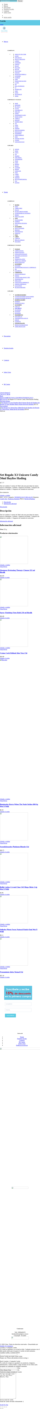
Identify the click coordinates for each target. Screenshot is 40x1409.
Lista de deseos (5, 392)
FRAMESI (17, 156)
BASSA (16, 151)
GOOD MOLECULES (19, 141)
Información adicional (10, 503)
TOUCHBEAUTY (19, 110)
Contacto (6, 11)
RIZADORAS (18, 313)
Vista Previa (3, 566)
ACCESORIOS (17, 397)
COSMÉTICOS (8, 397)
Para (19, 1368)
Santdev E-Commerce (6, 1346)
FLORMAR (17, 77)
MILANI (17, 66)
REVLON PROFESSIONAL (21, 179)
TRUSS (16, 161)
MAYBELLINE (18, 89)
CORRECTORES (18, 208)
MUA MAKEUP (18, 94)
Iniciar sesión (7, 17)
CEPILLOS (17, 306)
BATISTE (17, 149)
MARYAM (17, 177)
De (18, 1370)
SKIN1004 (17, 120)
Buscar (20, 1)
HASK (16, 172)
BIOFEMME (17, 105)
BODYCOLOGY (18, 131)
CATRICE (17, 61)
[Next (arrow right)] (2, 1408)
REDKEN (17, 164)
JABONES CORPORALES (20, 284)
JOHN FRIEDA (18, 157)
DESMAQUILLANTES (20, 259)
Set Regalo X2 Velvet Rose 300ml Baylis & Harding (19, 408)
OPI (16, 84)
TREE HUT (17, 111)
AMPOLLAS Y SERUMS (20, 260)
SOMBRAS (17, 221)
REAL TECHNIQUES (19, 86)
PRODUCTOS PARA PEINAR (21, 324)
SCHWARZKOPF (18, 159)
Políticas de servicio (22, 1045)
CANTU (16, 152)
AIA (16, 123)
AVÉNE (16, 126)
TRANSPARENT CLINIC (20, 115)
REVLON (17, 69)
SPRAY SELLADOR (19, 216)
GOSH (16, 79)
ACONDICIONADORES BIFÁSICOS (23, 298)
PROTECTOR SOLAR (19, 262)
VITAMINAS (18, 321)
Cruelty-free (3, 499)
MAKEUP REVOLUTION (20, 81)
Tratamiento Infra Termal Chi (11, 972)
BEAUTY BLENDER (19, 228)
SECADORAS (18, 309)
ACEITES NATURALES (20, 274)
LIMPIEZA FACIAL (19, 250)
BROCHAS (17, 230)
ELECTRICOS (18, 270)
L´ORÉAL (17, 176)
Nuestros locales (8, 348)
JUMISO (17, 113)
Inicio (1, 397)
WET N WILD (18, 71)
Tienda (6, 4)
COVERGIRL (18, 62)
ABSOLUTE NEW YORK (20, 54)
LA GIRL (17, 82)
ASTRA (16, 92)
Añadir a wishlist (5, 495)
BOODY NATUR (18, 116)
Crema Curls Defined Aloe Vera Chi (13, 653)
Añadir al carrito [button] (5, 577)
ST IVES (17, 108)
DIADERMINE (18, 133)
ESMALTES (17, 233)
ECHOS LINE (18, 171)
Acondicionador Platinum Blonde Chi (14, 847)
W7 (15, 87)
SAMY (16, 91)
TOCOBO (17, 140)
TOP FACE (17, 72)
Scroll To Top (4, 1405)
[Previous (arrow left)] (0, 1408)
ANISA (16, 125)
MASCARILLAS (18, 316)
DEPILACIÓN (18, 280)
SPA (16, 269)
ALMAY (17, 56)
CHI (16, 154)
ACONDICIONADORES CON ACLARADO (24, 296)
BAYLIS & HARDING (20, 130)
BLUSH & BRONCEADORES (21, 211)
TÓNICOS (17, 257)
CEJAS (16, 225)
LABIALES (17, 238)
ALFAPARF (17, 167)
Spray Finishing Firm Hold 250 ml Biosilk (16, 613)
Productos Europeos (14, 499)
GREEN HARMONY (19, 135)
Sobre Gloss (7, 12)
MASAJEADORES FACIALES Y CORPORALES (25, 267)
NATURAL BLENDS (19, 138)
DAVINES (17, 182)
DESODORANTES (19, 279)
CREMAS (17, 275)
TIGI (16, 181)
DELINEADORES (19, 220)
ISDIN (16, 136)
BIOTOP (17, 166)
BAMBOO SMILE (19, 121)
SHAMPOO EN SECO (19, 303)
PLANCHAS (17, 311)
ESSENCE (17, 64)
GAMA (16, 162)
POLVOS (17, 210)
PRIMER (17, 215)
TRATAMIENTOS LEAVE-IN (21, 318)
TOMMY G (17, 118)
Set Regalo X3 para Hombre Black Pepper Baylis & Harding (20, 403)
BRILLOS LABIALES (19, 240)
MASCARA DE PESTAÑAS (21, 223)
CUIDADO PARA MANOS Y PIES (22, 277)
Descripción (7, 502)
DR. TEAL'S (17, 106)
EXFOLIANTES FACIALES (21, 254)
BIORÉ (16, 103)
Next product (4, 406)
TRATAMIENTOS (19, 231)
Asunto (19, 1372)
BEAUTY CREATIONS (20, 59)
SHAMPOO (17, 301)
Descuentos (7, 7)
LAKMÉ (17, 174)
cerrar (1, 24)
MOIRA (16, 96)
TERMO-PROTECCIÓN (20, 326)
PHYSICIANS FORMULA (20, 74)
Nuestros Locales (9, 9)
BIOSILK (17, 169)
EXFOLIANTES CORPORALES (22, 282)
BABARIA (17, 128)
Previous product (5, 401)
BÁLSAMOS (17, 241)
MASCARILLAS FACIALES (21, 255)
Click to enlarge (4, 470)
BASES (16, 206)
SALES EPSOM (18, 285)
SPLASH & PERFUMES (20, 287)
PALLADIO (17, 67)
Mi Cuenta (7, 384)
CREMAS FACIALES (19, 252)
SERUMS (17, 319)
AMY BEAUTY (18, 57)
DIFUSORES (17, 265)
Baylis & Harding (29, 499)
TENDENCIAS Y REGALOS (23, 497)
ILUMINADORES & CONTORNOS (22, 213)
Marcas (6, 6)
